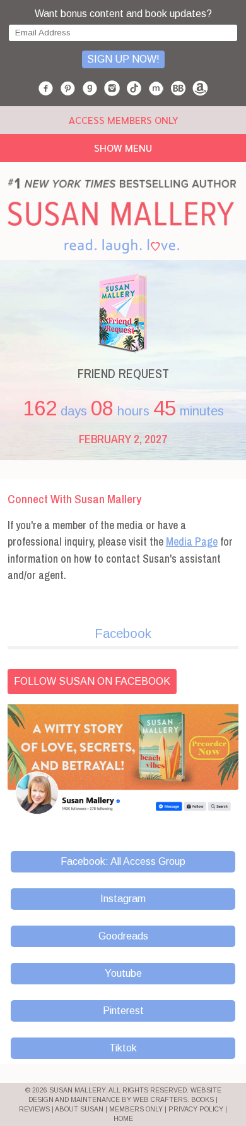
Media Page (192, 541)
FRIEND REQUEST (123, 373)
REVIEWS (34, 1109)
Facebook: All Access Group (123, 861)
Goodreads (123, 936)
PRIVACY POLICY (195, 1109)
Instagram (123, 898)
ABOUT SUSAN (79, 1109)
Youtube (123, 973)
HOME (123, 1118)
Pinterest (123, 1010)
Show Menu (123, 147)
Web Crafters (160, 1099)
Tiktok (123, 1048)
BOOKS (202, 1099)
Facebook (123, 633)
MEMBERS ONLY (136, 1109)
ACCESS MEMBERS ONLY (123, 119)
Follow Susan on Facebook (92, 681)
